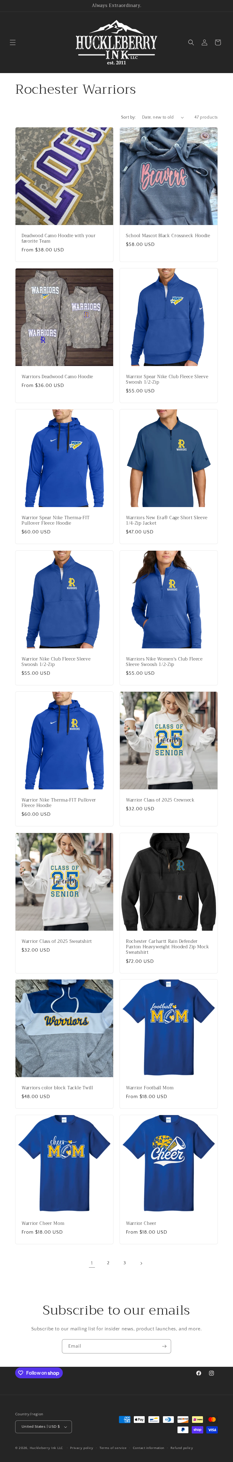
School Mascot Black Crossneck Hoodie (168, 236)
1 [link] (92, 1263)
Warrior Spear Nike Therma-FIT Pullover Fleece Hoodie (56, 520)
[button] (12, 42)
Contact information (148, 1448)
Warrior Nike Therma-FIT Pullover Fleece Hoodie (59, 803)
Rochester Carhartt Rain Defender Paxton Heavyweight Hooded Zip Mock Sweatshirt (167, 947)
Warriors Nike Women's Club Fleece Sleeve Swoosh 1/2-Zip (164, 662)
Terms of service (113, 1448)
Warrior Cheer (141, 1223)
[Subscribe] (164, 1346)
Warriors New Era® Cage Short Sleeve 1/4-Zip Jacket (167, 520)
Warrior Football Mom (150, 1088)
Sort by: (128, 117)
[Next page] (141, 1263)
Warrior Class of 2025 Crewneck (160, 800)
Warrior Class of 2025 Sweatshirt (57, 941)
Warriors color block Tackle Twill (57, 1088)
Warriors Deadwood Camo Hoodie (57, 377)
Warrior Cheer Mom (43, 1223)
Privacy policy (81, 1448)
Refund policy (182, 1448)
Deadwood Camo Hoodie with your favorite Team (59, 238)
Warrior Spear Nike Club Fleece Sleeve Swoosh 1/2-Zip (167, 379)
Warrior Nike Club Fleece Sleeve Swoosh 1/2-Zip (56, 662)
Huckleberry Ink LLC (46, 1448)
